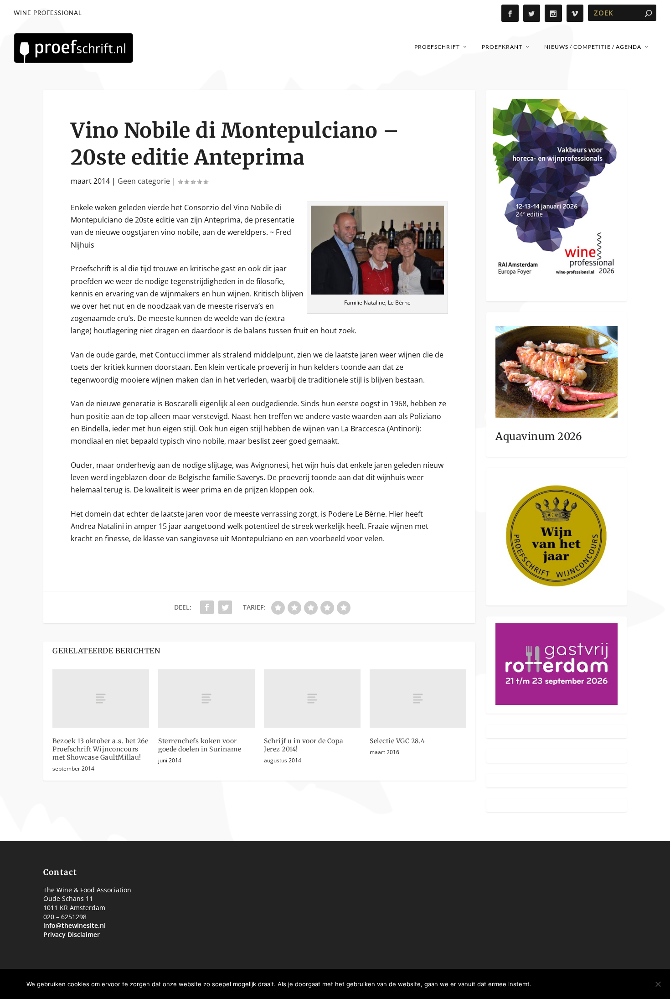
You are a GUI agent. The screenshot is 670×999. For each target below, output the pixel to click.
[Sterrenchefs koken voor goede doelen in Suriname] (206, 698)
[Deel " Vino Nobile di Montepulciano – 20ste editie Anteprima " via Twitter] (225, 607)
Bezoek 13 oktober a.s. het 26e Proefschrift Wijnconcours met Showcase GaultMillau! (100, 749)
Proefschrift (437, 46)
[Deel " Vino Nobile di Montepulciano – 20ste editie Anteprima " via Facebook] (207, 607)
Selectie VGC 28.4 (397, 741)
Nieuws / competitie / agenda (592, 46)
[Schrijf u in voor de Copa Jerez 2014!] (312, 698)
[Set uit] (657, 984)
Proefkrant (502, 46)
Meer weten (619, 984)
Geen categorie (144, 181)
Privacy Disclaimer (71, 934)
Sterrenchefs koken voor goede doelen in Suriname (199, 745)
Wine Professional (48, 12)
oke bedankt (562, 984)
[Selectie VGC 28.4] (418, 698)
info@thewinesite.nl (74, 925)
